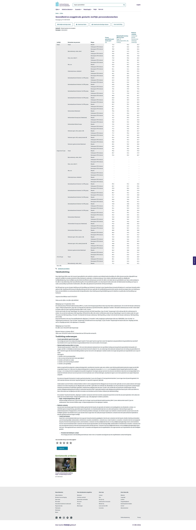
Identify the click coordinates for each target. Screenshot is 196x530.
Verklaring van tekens (63, 268)
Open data (57, 499)
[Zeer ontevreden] (57, 442)
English (138, 5)
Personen (79, 501)
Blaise (56, 512)
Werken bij (101, 503)
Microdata (57, 501)
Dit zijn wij (101, 499)
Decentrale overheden (82, 499)
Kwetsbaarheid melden (126, 503)
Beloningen (80, 505)
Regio (95, 9)
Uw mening (194, 261)
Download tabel (82, 24)
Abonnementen (124, 508)
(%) (109, 40)
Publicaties (57, 508)
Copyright (123, 497)
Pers (100, 497)
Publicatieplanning (125, 517)
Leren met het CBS (103, 505)
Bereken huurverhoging (61, 497)
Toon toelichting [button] (118, 24)
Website (123, 495)
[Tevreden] (67, 442)
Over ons (100, 9)
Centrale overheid (81, 497)
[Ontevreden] (60, 442)
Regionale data (58, 505)
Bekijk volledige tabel (65, 24)
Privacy (78, 503)
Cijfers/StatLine (59, 495)
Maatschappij (87, 9)
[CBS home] (63, 4)
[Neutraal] (64, 442)
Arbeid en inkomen (67, 9)
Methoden (57, 510)
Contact (100, 495)
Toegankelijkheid (125, 501)
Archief (122, 505)
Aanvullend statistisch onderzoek (63, 503)
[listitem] (56, 517)
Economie (77, 9)
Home (57, 13)
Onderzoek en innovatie (104, 501)
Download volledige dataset (100, 24)
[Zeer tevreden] (70, 442)
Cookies (122, 499)
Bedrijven (79, 495)
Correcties (101, 508)
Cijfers (57, 9)
